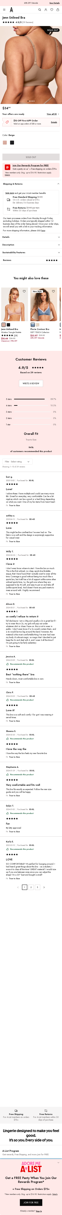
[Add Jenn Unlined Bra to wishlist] (24, 291)
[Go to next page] (44, 887)
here (43, 230)
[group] (31, 65)
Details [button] (7, 175)
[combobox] (17, 461)
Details (54, 122)
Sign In (39, 1211)
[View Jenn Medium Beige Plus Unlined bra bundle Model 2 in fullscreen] (31, 65)
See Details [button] (55, 3)
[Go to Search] (40, 10)
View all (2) (52, 114)
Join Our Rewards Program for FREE (31, 165)
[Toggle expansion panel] (58, 184)
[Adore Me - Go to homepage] (11, 10)
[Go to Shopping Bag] (58, 10)
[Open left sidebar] (4, 10)
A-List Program (10, 1151)
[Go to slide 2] (29, 101)
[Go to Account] (46, 10)
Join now (10, 193)
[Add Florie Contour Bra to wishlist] (53, 291)
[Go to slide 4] (32, 101)
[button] (17, 22)
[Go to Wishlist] (52, 10)
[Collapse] (58, 1162)
